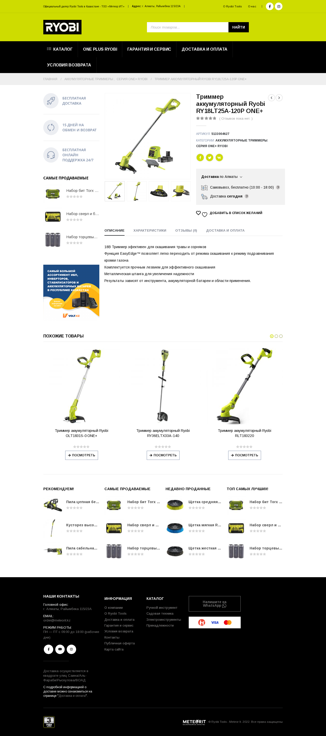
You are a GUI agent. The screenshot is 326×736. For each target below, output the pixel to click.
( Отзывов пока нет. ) (236, 118)
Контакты (111, 637)
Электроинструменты (163, 619)
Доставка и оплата (204, 49)
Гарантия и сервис (149, 49)
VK (219, 157)
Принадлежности (160, 625)
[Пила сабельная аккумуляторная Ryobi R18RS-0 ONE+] (52, 551)
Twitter (210, 157)
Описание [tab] (114, 230)
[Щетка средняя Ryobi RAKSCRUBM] (175, 505)
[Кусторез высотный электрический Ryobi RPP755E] (52, 528)
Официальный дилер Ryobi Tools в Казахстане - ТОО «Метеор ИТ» (84, 6)
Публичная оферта (119, 643)
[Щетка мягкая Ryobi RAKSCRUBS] (175, 528)
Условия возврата (69, 65)
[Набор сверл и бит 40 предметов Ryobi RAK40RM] (52, 216)
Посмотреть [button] (83, 455)
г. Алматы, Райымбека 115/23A (161, 6)
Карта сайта (114, 649)
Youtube (60, 649)
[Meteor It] (194, 721)
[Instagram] (278, 6)
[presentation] (106, 136)
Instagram (71, 649)
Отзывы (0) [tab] (186, 230)
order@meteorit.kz (57, 620)
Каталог (63, 49)
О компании (113, 608)
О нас (252, 6)
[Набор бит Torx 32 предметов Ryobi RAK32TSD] (52, 193)
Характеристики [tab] (149, 230)
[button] (271, 336)
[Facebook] (270, 6)
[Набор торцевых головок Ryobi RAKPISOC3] (52, 239)
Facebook (200, 157)
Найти (238, 27)
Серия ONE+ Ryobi (212, 146)
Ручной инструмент (162, 608)
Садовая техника (159, 613)
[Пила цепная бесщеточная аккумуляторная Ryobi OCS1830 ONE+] (52, 505)
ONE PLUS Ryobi (100, 49)
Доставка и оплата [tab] (225, 230)
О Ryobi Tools (232, 6)
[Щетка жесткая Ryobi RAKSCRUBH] (175, 551)
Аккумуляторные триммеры (241, 140)
